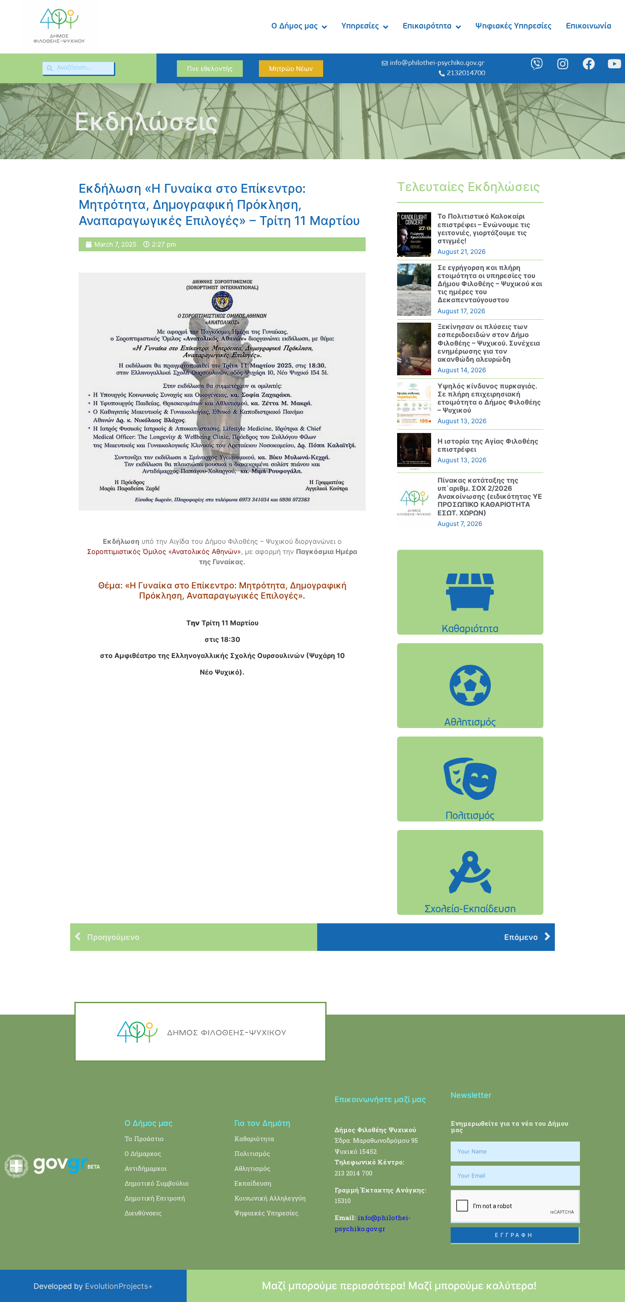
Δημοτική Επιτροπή (155, 1198)
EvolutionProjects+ (119, 1286)
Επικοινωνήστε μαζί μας (380, 1099)
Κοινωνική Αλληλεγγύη (270, 1198)
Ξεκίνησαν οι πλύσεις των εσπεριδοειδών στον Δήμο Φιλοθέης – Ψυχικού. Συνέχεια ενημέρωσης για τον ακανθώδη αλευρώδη (489, 342)
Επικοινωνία (588, 26)
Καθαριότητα (254, 1138)
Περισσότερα (470, 613)
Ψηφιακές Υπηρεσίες (513, 26)
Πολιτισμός (252, 1153)
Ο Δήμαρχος (143, 1153)
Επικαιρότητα (427, 26)
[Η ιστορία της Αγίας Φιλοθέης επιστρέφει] (414, 451)
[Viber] (537, 64)
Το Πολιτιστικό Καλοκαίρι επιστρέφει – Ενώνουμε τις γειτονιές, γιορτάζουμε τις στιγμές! (484, 228)
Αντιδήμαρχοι (146, 1168)
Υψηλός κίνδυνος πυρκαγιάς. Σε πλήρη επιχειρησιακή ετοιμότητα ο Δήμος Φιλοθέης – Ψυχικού (489, 398)
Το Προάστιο (144, 1138)
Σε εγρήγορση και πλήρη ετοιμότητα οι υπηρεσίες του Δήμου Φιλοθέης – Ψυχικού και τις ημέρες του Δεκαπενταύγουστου (490, 283)
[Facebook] (588, 64)
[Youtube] (614, 64)
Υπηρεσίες (360, 26)
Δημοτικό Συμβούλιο (157, 1183)
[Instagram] (563, 64)
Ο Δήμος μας (294, 26)
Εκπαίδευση (252, 1183)
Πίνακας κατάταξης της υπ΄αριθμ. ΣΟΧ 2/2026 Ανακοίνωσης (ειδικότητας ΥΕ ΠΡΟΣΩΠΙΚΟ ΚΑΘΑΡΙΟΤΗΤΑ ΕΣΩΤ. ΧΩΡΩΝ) (490, 496)
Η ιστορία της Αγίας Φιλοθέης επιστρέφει (488, 445)
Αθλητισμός (252, 1168)
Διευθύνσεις (143, 1213)
